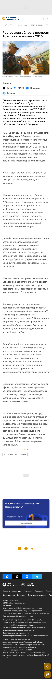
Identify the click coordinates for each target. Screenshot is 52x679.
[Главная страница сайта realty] (15, 18)
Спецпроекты (9, 595)
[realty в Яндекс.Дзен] (17, 576)
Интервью (28, 591)
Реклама (21, 595)
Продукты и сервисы (37, 595)
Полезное (39, 591)
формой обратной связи (26, 647)
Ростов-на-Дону (10, 454)
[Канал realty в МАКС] (7, 576)
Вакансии (7, 605)
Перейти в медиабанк (34, 76)
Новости (6, 591)
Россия (23, 454)
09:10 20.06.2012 (10, 25)
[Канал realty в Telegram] (37, 576)
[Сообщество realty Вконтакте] (27, 576)
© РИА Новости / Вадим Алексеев (14, 76)
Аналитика (16, 591)
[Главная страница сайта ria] (3, 18)
